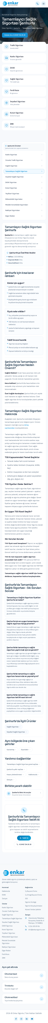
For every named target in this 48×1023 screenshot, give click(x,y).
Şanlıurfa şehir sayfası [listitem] (15, 769)
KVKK (4, 895)
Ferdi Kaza (5, 954)
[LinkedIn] (27, 1019)
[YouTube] (32, 1019)
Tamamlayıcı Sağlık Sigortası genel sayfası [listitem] (22, 764)
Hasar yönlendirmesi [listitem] (14, 775)
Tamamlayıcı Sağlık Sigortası (12, 918)
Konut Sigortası (7, 930)
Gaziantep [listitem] (10, 750)
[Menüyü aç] (43, 3)
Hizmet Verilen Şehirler (33, 910)
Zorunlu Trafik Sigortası (10, 911)
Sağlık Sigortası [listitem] (13, 727)
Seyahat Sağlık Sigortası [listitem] (16, 732)
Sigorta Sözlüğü (30, 902)
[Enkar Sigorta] (13, 873)
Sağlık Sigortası (7, 915)
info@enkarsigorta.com (36, 930)
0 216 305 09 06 (34, 926)
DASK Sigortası (7, 926)
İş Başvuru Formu (31, 891)
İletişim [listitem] (9, 780)
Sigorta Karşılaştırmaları (33, 906)
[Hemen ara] (37, 3)
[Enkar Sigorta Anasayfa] (10, 3)
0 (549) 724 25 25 (25, 844)
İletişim (4, 899)
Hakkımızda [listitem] (32, 775)
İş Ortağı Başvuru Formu (33, 895)
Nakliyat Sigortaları (9, 947)
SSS (26, 899)
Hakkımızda (6, 891)
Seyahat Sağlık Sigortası (10, 922)
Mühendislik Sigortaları (10, 937)
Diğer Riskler (6, 951)
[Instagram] (21, 1019)
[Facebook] (16, 1019)
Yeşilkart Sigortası (8, 933)
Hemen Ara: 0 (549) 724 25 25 (14, 35)
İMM (3, 958)
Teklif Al (25, 838)
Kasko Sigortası (7, 908)
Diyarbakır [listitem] (25, 750)
